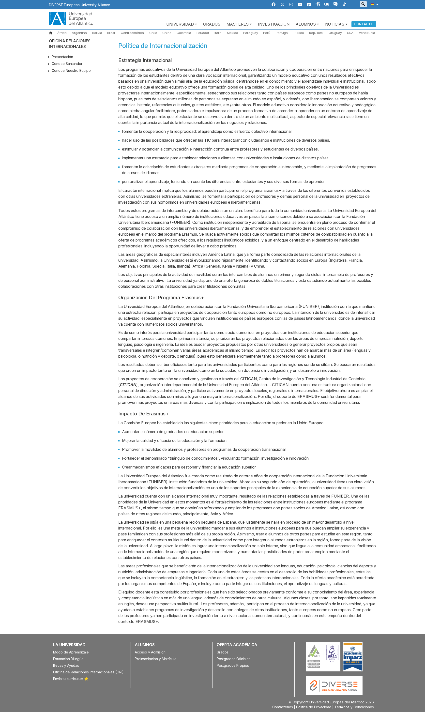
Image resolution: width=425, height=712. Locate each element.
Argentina (79, 33)
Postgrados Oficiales (233, 659)
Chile (153, 33)
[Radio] (326, 4)
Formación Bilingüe (68, 659)
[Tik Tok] (344, 4)
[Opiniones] (335, 4)
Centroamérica (132, 33)
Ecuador (203, 33)
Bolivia (97, 33)
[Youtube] (300, 4)
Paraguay (250, 33)
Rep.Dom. (316, 33)
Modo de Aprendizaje (71, 652)
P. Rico (299, 33)
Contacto (364, 24)
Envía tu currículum (68, 679)
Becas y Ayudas (66, 665)
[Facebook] (273, 4)
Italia (218, 33)
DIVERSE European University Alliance (79, 5)
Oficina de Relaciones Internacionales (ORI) (88, 672)
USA (350, 33)
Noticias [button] (334, 24)
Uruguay (335, 33)
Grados (211, 24)
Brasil (111, 33)
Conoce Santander (67, 63)
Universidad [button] (180, 24)
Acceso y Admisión (150, 652)
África (62, 33)
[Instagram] (291, 4)
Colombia (184, 33)
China (166, 33)
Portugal (282, 33)
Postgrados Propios (233, 665)
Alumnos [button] (306, 24)
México (232, 33)
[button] (373, 4)
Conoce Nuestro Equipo (71, 70)
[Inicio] (71, 17)
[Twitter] (282, 4)
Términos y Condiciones (354, 707)
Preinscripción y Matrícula (155, 659)
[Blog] (318, 4)
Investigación (273, 24)
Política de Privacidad (313, 707)
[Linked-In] (309, 4)
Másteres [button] (238, 24)
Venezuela (367, 33)
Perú (266, 33)
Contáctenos (282, 707)
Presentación (62, 57)
